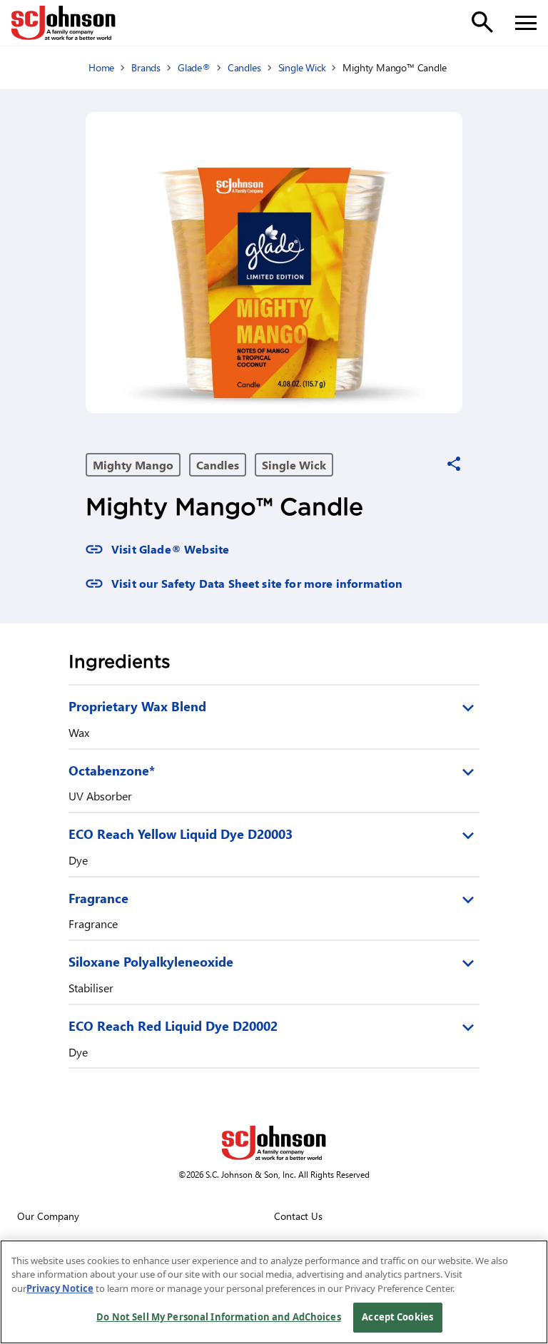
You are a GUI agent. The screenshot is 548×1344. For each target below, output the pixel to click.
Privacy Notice (59, 1288)
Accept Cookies (397, 1316)
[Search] (482, 22)
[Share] (453, 463)
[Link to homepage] (63, 23)
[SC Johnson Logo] (274, 1143)
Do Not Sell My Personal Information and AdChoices (218, 1316)
